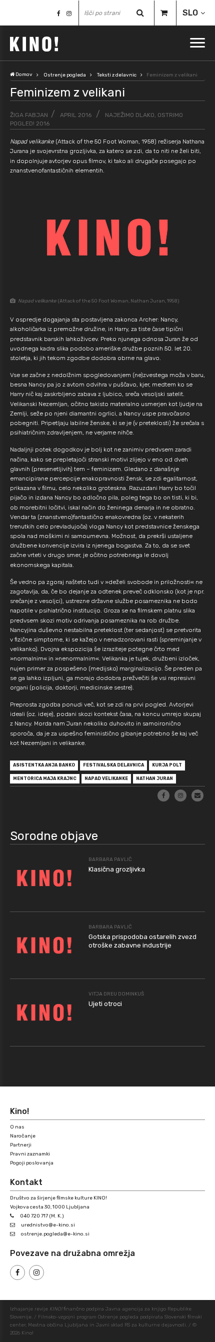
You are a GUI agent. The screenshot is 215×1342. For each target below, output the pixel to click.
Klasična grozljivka (116, 869)
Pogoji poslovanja (32, 1163)
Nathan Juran (154, 778)
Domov (23, 75)
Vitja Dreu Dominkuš (116, 994)
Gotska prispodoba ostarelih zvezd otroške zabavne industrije (142, 941)
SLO (190, 13)
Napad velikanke (106, 778)
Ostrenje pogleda (65, 75)
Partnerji (21, 1145)
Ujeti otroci (105, 1004)
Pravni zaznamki (30, 1154)
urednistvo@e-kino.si (48, 1225)
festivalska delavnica (113, 765)
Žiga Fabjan (29, 115)
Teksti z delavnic (116, 75)
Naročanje (23, 1136)
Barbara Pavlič (110, 859)
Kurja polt (167, 765)
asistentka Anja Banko (44, 765)
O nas (17, 1127)
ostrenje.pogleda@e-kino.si (55, 1234)
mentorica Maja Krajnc (44, 778)
